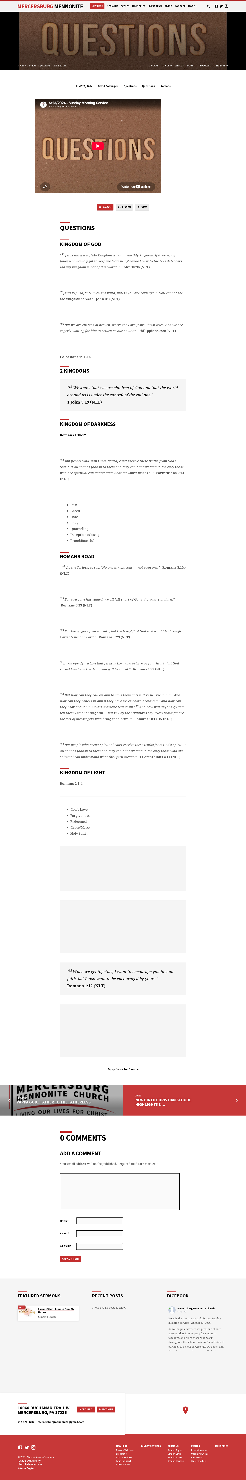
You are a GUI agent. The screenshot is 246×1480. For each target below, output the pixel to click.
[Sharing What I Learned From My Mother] (27, 1312)
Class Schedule (198, 1461)
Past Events (196, 1457)
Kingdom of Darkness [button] (88, 424)
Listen (126, 207)
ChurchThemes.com (30, 1464)
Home (21, 65)
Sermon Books (175, 1457)
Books (191, 65)
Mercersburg (50, 6)
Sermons (112, 6)
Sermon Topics (175, 1450)
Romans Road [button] (77, 556)
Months (221, 65)
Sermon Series (174, 1453)
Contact (180, 6)
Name (64, 1220)
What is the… (61, 65)
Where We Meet (123, 1464)
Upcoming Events (199, 1453)
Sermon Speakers (176, 1461)
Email (64, 1233)
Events (125, 6)
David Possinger (108, 86)
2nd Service (131, 1069)
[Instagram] (226, 6)
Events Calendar (199, 1450)
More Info (85, 1409)
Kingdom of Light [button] (82, 772)
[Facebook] (216, 6)
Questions (45, 65)
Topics (165, 65)
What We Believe (124, 1457)
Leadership (121, 1453)
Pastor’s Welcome (124, 1450)
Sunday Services (150, 1446)
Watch (106, 207)
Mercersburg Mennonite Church (196, 1308)
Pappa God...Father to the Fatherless (54, 1102)
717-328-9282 (26, 1422)
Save (144, 207)
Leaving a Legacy (47, 1316)
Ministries (138, 6)
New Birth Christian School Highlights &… (163, 1102)
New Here (97, 6)
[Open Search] (209, 6)
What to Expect (123, 1461)
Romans (165, 86)
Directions (106, 1409)
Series (178, 65)
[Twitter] (221, 6)
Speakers (205, 65)
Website (65, 1246)
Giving (168, 6)
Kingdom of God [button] (80, 244)
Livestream (155, 6)
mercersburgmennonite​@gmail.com (61, 1422)
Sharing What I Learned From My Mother (56, 1310)
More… (192, 6)
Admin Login (26, 1468)
